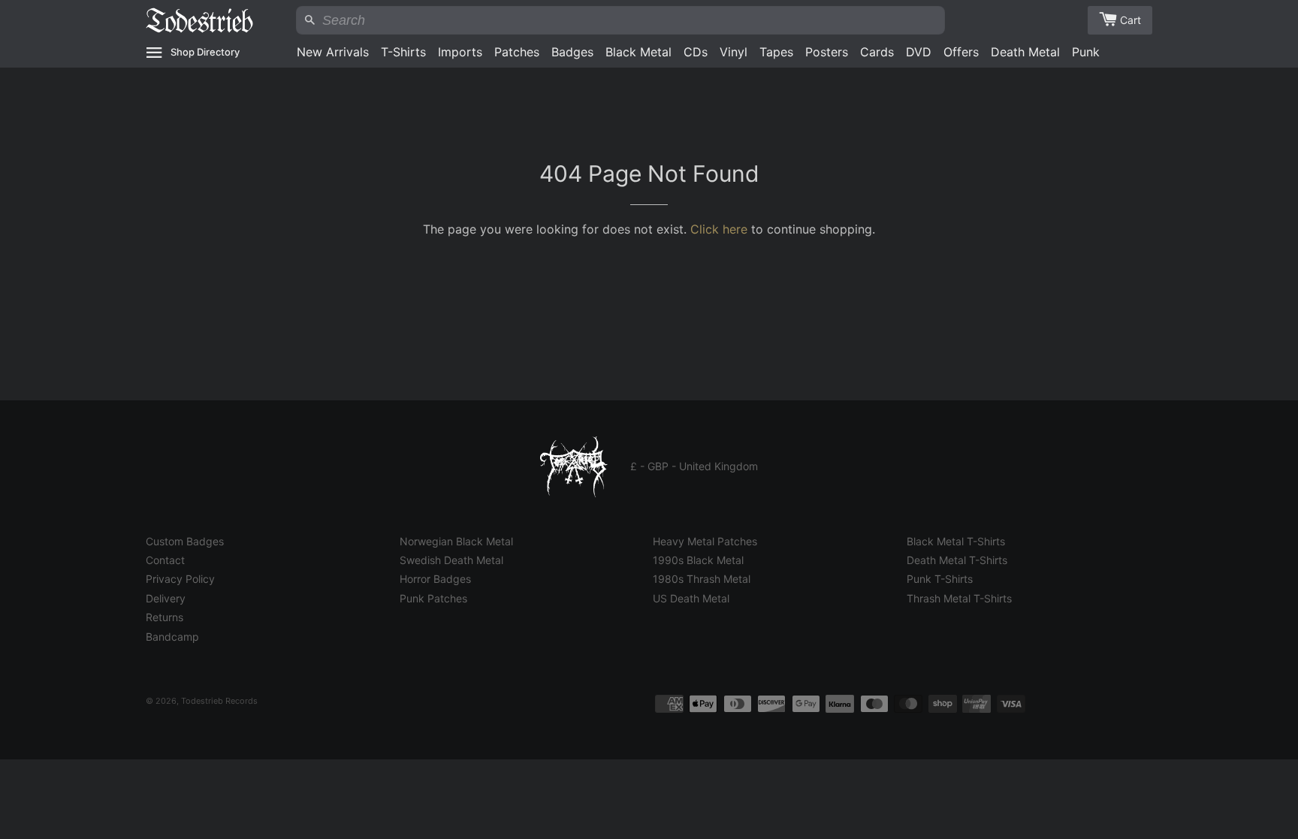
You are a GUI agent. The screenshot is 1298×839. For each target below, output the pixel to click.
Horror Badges (435, 578)
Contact (165, 560)
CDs (696, 51)
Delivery (166, 598)
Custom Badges (185, 541)
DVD (918, 51)
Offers (961, 51)
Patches (516, 51)
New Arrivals (333, 51)
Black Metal (638, 51)
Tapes (776, 51)
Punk (1086, 51)
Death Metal (1025, 51)
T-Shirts (403, 51)
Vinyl (733, 51)
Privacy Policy (180, 578)
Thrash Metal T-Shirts (959, 598)
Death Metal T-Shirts (957, 560)
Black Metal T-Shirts (956, 541)
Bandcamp (172, 636)
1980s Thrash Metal (701, 578)
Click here (718, 229)
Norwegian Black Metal (456, 541)
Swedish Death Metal (451, 560)
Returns (164, 617)
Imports (460, 51)
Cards (877, 51)
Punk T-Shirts (940, 578)
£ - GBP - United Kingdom (694, 466)
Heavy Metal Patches (705, 541)
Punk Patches (433, 598)
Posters (826, 51)
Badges (572, 51)
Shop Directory (205, 52)
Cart (1130, 20)
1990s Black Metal (698, 560)
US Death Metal (691, 598)
